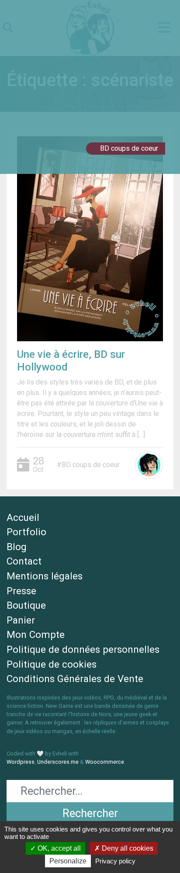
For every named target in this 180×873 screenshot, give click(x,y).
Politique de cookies (52, 664)
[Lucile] (149, 465)
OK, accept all (58, 848)
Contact (24, 561)
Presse (21, 590)
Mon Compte (36, 634)
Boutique (26, 605)
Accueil (23, 517)
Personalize (68, 861)
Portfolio (26, 531)
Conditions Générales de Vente (75, 678)
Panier (21, 620)
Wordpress (21, 762)
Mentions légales (45, 576)
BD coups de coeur (129, 148)
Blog (17, 546)
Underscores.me (58, 762)
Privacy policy (115, 861)
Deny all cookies (126, 848)
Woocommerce (104, 762)
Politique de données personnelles (83, 649)
